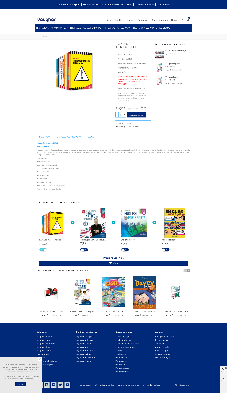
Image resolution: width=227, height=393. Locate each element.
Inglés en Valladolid (85, 343)
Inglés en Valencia (84, 340)
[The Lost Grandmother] (113, 292)
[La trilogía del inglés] (149, 44)
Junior (130, 20)
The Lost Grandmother (113, 311)
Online (118, 350)
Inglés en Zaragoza (85, 336)
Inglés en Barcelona (85, 357)
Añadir (115, 263)
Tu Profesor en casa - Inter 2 (176, 311)
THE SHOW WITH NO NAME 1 (51, 311)
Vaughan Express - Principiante (173, 78)
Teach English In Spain (47, 361)
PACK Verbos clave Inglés (176, 50)
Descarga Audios (144, 4)
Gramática (56, 28)
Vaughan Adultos (45, 336)
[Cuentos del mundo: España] (82, 292)
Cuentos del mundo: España (82, 311)
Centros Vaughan (163, 354)
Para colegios (121, 371)
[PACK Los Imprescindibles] (74, 70)
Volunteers (160, 343)
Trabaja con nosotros (165, 336)
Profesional (109, 28)
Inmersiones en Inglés (125, 347)
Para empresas (122, 368)
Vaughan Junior (44, 340)
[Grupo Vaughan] (47, 20)
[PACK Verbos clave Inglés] (159, 54)
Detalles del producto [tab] (69, 137)
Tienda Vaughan (162, 350)
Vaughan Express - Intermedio (173, 65)
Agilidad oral (94, 28)
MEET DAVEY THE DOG (145, 311)
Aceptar (20, 384)
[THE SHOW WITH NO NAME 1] (51, 292)
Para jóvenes (121, 361)
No (85, 249)
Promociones (43, 28)
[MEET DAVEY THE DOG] (144, 292)
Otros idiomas (163, 28)
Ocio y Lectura (146, 28)
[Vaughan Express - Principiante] (159, 81)
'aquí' (35, 379)
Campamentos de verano (127, 343)
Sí (42, 249)
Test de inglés (43, 354)
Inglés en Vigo (82, 347)
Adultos (119, 20)
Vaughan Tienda (44, 350)
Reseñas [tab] (91, 137)
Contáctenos (164, 4)
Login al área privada (46, 364)
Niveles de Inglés (163, 357)
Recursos (126, 4)
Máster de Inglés (123, 340)
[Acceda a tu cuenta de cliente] (182, 20)
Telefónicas (120, 354)
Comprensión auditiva (75, 28)
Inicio (108, 20)
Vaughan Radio (110, 4)
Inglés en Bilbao (83, 354)
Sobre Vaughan (160, 20)
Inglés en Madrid (83, 361)
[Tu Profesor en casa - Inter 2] (175, 292)
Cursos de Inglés (123, 336)
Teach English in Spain (67, 4)
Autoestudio (123, 28)
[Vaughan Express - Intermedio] (159, 67)
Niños (134, 28)
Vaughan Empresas (46, 343)
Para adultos (121, 357)
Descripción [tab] (45, 137)
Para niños (120, 364)
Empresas (143, 20)
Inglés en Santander (85, 350)
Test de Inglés (91, 4)
